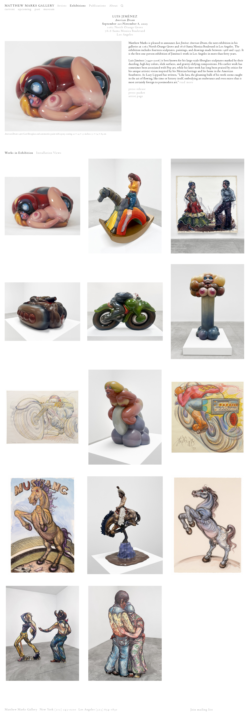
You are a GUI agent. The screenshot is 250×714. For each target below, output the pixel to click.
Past (37, 9)
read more (186, 82)
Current (10, 9)
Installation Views (48, 153)
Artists (62, 5)
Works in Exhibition (19, 153)
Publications (97, 5)
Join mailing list (201, 709)
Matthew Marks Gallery (30, 5)
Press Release (137, 89)
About (113, 5)
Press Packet (137, 92)
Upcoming (24, 9)
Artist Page (136, 96)
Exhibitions (78, 5)
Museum (49, 9)
